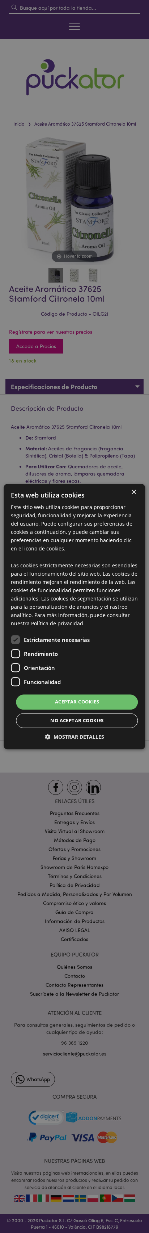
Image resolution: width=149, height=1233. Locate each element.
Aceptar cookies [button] (77, 702)
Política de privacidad (57, 623)
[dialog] (74, 616)
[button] (74, 736)
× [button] (133, 492)
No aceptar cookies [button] (76, 720)
